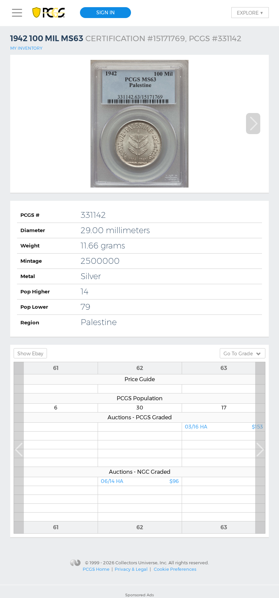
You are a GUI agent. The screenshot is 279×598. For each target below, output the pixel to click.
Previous (19, 448)
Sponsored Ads (139, 595)
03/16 (224, 427)
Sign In (105, 13)
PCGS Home (96, 569)
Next (253, 123)
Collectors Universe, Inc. (141, 562)
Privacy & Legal (131, 569)
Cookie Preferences (175, 569)
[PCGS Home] (51, 13)
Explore (250, 12)
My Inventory (26, 48)
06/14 (140, 481)
